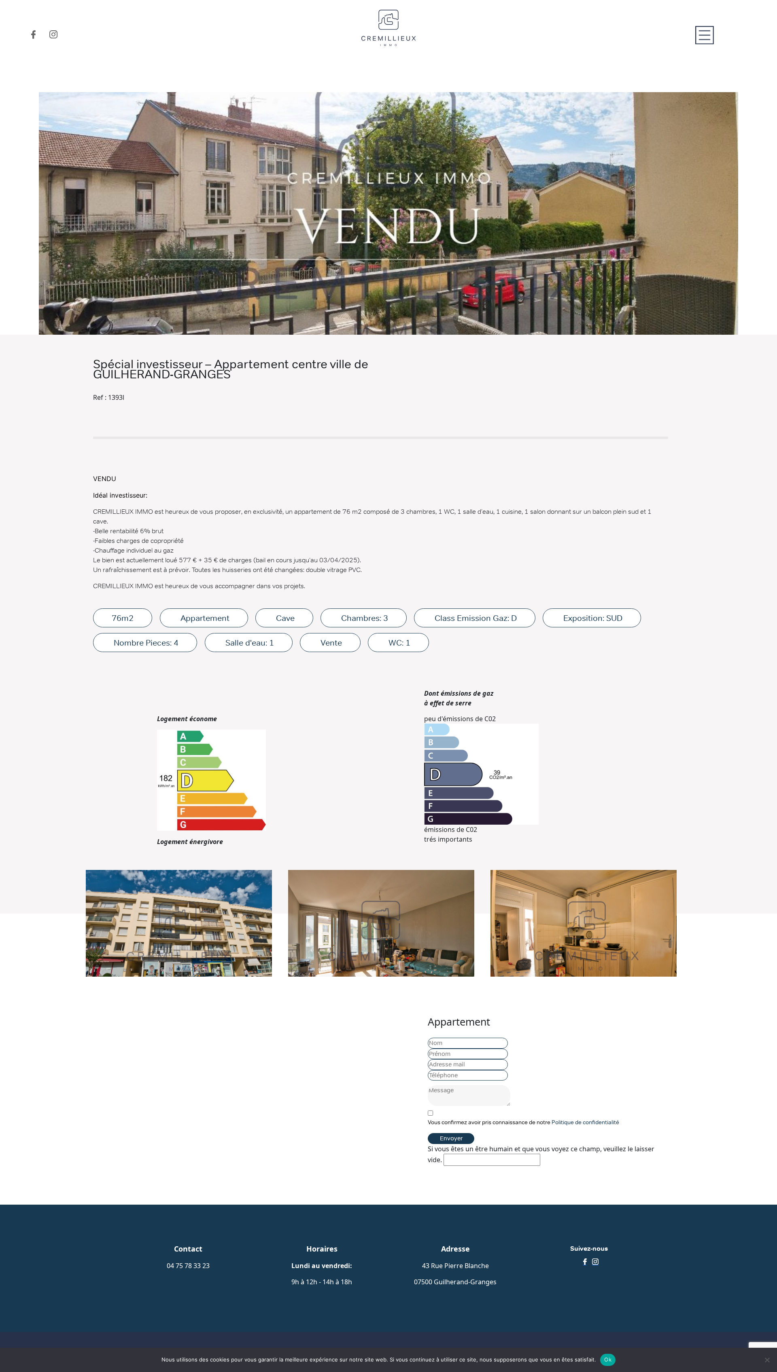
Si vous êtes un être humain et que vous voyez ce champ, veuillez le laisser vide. (541, 1154)
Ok (607, 1359)
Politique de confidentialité (585, 1122)
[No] (767, 1360)
